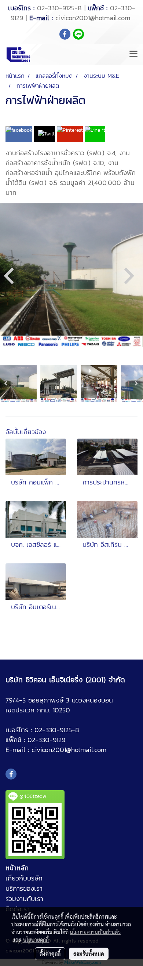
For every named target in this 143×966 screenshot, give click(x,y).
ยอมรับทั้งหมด (88, 953)
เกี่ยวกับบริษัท (24, 878)
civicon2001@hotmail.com (92, 18)
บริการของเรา (24, 888)
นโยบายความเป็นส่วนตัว (95, 932)
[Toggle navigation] (133, 54)
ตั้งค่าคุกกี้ (50, 953)
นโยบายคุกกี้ (36, 939)
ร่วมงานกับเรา (24, 899)
